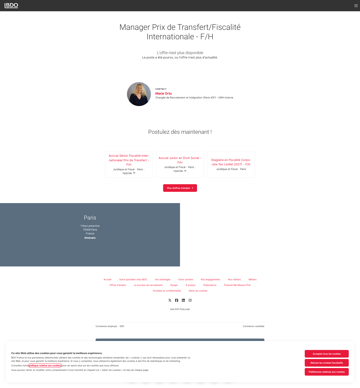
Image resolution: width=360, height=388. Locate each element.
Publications (209, 285)
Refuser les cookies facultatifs (326, 362)
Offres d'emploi (118, 285)
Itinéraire (90, 237)
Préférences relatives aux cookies (327, 371)
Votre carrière (185, 279)
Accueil (107, 279)
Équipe (174, 285)
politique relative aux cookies (45, 365)
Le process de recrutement (148, 285)
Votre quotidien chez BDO (133, 279)
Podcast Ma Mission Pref (237, 285)
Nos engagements (210, 279)
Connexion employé (106, 326)
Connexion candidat (253, 326)
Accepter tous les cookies (327, 353)
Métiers (252, 279)
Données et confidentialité (167, 290)
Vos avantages (162, 279)
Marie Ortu (163, 93)
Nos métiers (234, 279)
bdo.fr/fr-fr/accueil (180, 309)
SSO (122, 326)
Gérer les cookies (198, 290)
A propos (190, 285)
